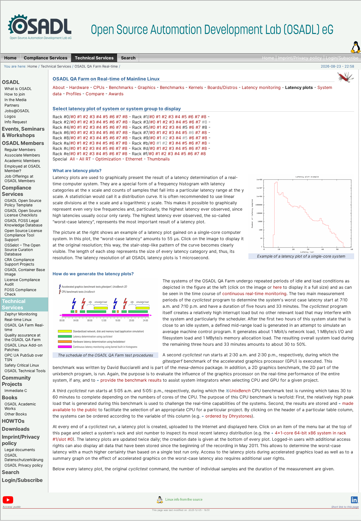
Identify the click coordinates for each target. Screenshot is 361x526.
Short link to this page (345, 506)
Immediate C (15, 390)
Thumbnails (158, 159)
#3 (93, 116)
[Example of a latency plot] (301, 250)
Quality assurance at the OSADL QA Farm (22, 337)
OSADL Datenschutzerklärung (23, 457)
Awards (116, 93)
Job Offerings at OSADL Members (19, 178)
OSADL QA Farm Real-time (96, 66)
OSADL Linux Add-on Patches (23, 347)
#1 (80, 116)
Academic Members (22, 160)
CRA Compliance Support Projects (19, 261)
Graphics (146, 87)
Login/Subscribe (342, 57)
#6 (112, 116)
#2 (86, 116)
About (59, 87)
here (277, 287)
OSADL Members (23, 143)
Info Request (15, 122)
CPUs (98, 87)
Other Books (15, 414)
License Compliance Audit (22, 281)
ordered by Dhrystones (228, 416)
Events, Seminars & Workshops (23, 132)
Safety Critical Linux (21, 365)
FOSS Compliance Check (20, 291)
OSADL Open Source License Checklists (22, 212)
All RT (85, 159)
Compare (95, 93)
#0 (74, 116)
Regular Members (20, 149)
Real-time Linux (18, 319)
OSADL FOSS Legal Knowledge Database (23, 222)
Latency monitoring (261, 87)
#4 (99, 116)
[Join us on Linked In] (355, 504)
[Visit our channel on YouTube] (8, 502)
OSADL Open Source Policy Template (22, 202)
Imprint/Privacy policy (300, 57)
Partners (11, 105)
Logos (10, 116)
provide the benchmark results (130, 380)
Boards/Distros (222, 87)
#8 (125, 116)
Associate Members (22, 155)
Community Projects (16, 381)
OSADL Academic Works (20, 406)
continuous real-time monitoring (254, 293)
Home (268, 57)
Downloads (16, 429)
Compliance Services (16, 190)
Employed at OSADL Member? (22, 168)
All (72, 159)
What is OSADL (18, 88)
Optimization (108, 159)
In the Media (15, 99)
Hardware (79, 87)
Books (9, 397)
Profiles (73, 93)
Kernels (196, 87)
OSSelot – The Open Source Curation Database (22, 249)
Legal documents (19, 449)
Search (10, 472)
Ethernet (134, 159)
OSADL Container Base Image (24, 271)
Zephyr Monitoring (20, 314)
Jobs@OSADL (17, 110)
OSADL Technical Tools (25, 370)
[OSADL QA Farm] (345, 83)
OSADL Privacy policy (23, 465)
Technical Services (56, 66)
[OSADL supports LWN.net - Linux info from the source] (181, 501)
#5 (106, 116)
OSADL (11, 82)
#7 (119, 116)
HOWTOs (13, 421)
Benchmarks (121, 87)
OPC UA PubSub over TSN (23, 357)
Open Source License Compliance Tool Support (23, 235)
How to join (14, 94)
